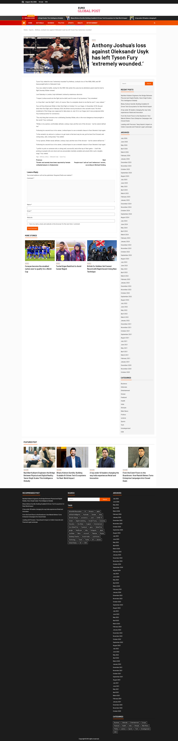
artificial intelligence (74, 514)
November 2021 (126, 327)
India (122, 404)
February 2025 (125, 197)
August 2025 (125, 176)
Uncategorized (125, 428)
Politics (61, 23)
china (100, 514)
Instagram (94, 530)
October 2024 (125, 210)
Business (51, 23)
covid (92, 517)
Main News (124, 411)
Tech (122, 425)
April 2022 (124, 314)
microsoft (86, 533)
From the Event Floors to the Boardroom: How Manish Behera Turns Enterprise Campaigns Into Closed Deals (136, 118)
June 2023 (124, 265)
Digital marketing (81, 521)
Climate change (73, 517)
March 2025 (125, 193)
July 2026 (124, 138)
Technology (72, 539)
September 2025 (126, 173)
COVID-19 (99, 517)
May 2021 (124, 348)
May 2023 (124, 269)
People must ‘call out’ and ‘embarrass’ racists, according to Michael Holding (90, 162)
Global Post (99, 527)
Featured (124, 397)
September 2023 (126, 255)
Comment (30, 178)
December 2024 (126, 204)
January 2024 (125, 241)
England (88, 524)
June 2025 (124, 183)
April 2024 (124, 231)
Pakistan (94, 533)
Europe (41, 2)
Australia (86, 514)
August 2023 (125, 259)
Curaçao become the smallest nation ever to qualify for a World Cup (38, 269)
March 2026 (125, 152)
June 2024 (124, 224)
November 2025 (126, 166)
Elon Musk (80, 524)
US (80, 543)
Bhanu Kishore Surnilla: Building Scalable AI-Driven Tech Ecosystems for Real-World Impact (69, 18)
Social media (86, 536)
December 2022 (126, 286)
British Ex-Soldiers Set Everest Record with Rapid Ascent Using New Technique (102, 269)
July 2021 (124, 341)
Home (30, 23)
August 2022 (125, 300)
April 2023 (124, 272)
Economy (102, 521)
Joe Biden (72, 533)
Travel (80, 539)
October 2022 (125, 293)
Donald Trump (93, 521)
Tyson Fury (62, 156)
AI (85, 511)
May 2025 (124, 186)
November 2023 (126, 248)
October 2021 (125, 331)
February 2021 (125, 358)
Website (29, 217)
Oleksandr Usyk (54, 156)
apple (98, 511)
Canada (93, 514)
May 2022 (124, 310)
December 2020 (126, 365)
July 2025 (124, 179)
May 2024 (124, 228)
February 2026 (125, 155)
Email (29, 211)
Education (72, 524)
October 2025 (125, 169)
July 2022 (124, 303)
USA (46, 2)
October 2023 (125, 252)
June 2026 (124, 142)
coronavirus (84, 517)
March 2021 (125, 355)
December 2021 (126, 324)
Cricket (71, 521)
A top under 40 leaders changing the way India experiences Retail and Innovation (130, 18)
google (71, 530)
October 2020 (125, 372)
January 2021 (125, 362)
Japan (101, 530)
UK (93, 539)
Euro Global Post (73, 527)
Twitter (87, 539)
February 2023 (125, 279)
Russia (102, 533)
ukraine (99, 539)
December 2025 (126, 162)
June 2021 (124, 345)
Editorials (40, 23)
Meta (79, 533)
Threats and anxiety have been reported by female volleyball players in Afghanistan (53, 162)
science (123, 418)
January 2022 (125, 320)
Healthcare (79, 530)
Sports (71, 23)
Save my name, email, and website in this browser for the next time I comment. (54, 224)
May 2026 (124, 145)
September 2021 (126, 334)
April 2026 (124, 149)
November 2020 (126, 369)
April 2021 (124, 351)
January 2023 (125, 283)
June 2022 (124, 307)
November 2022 (126, 290)
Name (29, 204)
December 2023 (126, 245)
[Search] (154, 23)
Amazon (91, 511)
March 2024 (125, 235)
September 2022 (126, 296)
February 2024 (125, 238)
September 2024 (126, 214)
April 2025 (124, 190)
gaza (91, 527)
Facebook (84, 527)
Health (80, 23)
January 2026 (125, 159)
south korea (96, 536)
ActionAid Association (75, 511)
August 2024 (125, 217)
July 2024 (124, 221)
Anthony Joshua (44, 156)
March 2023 (125, 276)
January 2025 (125, 200)
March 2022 (125, 317)
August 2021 (125, 338)
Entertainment (92, 23)
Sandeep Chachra (74, 536)
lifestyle (123, 408)
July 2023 (124, 262)
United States (73, 543)
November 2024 (126, 207)
